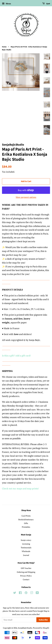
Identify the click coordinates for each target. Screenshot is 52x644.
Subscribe (43, 619)
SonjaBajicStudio (25, 628)
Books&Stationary (26, 519)
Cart (48, 3)
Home (4, 47)
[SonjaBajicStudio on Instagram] (31, 593)
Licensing (26, 544)
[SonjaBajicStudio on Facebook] (20, 593)
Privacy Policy (26, 575)
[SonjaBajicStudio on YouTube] (37, 593)
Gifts (26, 523)
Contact (26, 579)
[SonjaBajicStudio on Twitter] (14, 593)
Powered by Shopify (41, 628)
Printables (26, 527)
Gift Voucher (26, 568)
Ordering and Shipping (26, 572)
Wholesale (26, 551)
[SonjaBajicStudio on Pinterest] (26, 593)
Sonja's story (26, 540)
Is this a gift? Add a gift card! (16, 355)
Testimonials (26, 547)
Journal (26, 555)
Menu (8, 3)
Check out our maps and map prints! (20, 488)
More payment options (26, 197)
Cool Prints (26, 516)
